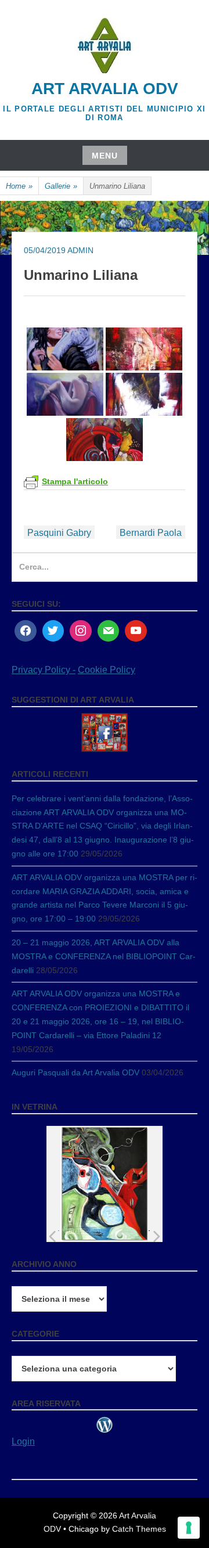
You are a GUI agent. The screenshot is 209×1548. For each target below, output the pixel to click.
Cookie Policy (106, 670)
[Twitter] (53, 631)
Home (19, 186)
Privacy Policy (42, 670)
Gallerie (61, 186)
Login (23, 1441)
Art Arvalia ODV (104, 89)
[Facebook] (25, 631)
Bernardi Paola (151, 533)
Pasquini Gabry (59, 533)
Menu (105, 155)
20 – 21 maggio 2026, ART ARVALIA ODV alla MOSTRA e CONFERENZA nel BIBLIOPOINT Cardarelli (104, 956)
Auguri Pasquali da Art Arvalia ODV (75, 1072)
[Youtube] (136, 631)
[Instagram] (81, 631)
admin (80, 250)
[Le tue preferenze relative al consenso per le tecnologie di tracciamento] (189, 1528)
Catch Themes (139, 1528)
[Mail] (108, 631)
